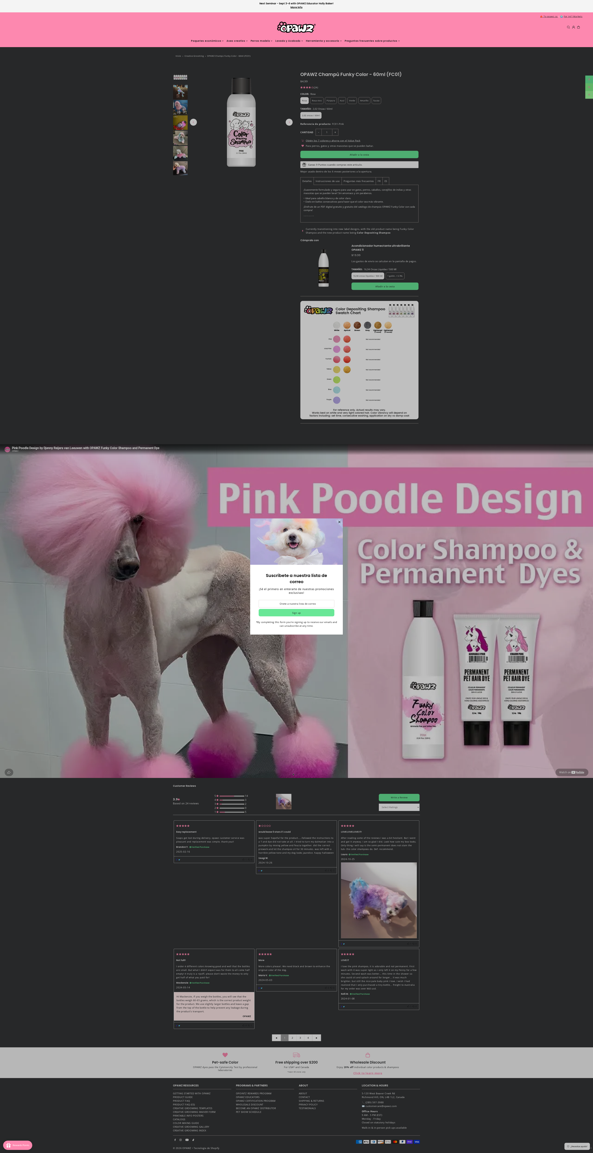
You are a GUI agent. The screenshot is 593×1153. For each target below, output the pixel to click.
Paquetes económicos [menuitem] (206, 40)
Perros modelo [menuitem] (260, 40)
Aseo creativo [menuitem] (236, 40)
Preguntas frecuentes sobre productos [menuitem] (371, 40)
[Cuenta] (573, 27)
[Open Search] (568, 27)
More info (296, 7)
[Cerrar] (339, 522)
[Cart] (578, 27)
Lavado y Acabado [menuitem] (288, 40)
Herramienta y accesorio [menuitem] (322, 40)
